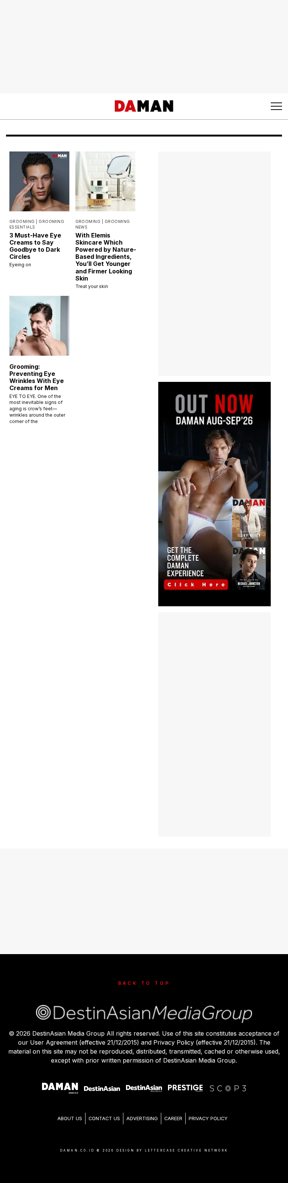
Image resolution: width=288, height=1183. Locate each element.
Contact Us (104, 1118)
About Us (69, 1118)
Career (173, 1118)
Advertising (142, 1118)
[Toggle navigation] (276, 106)
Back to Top (144, 983)
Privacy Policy (208, 1118)
